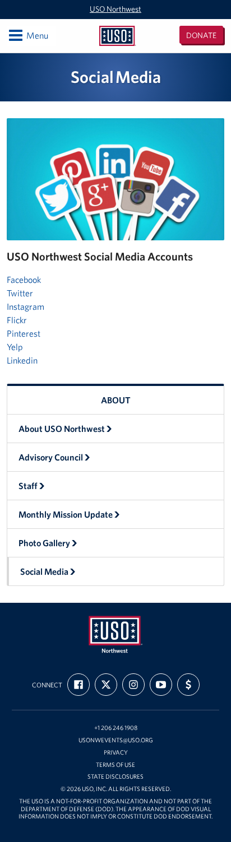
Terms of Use (115, 765)
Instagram (25, 306)
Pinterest (23, 333)
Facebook (24, 279)
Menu (27, 35)
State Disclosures (115, 776)
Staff (28, 485)
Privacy (116, 752)
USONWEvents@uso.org (115, 740)
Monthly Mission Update (66, 514)
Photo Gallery (44, 542)
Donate (201, 35)
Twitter (20, 293)
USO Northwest (115, 9)
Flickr (17, 319)
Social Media (44, 571)
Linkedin (22, 360)
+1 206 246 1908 (115, 728)
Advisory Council (51, 457)
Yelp (15, 346)
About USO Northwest (62, 428)
